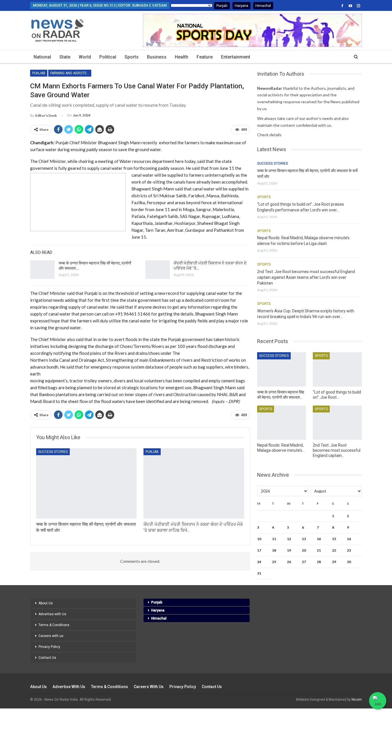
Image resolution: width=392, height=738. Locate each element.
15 (334, 539)
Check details (269, 134)
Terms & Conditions (53, 625)
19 (289, 550)
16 (349, 539)
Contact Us (47, 658)
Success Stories (53, 452)
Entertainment (235, 57)
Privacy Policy (49, 647)
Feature (205, 57)
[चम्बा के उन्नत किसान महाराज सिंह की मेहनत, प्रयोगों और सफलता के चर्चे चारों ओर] (42, 269)
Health (181, 57)
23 (349, 550)
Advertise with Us (52, 614)
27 (304, 562)
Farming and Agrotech (70, 73)
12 (289, 539)
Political (107, 57)
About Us (45, 603)
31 (259, 573)
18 (274, 550)
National (42, 57)
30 (349, 562)
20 (304, 550)
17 (259, 550)
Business (156, 57)
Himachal (263, 5)
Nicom (357, 700)
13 (304, 539)
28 (319, 562)
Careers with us (50, 636)
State (64, 57)
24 (259, 562)
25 (274, 562)
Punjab (222, 5)
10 (259, 539)
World (85, 57)
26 (289, 562)
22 (334, 550)
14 (319, 539)
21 (319, 550)
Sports (132, 57)
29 (334, 562)
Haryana (241, 5)
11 (274, 539)
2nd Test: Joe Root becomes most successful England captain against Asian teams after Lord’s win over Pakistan (306, 277)
